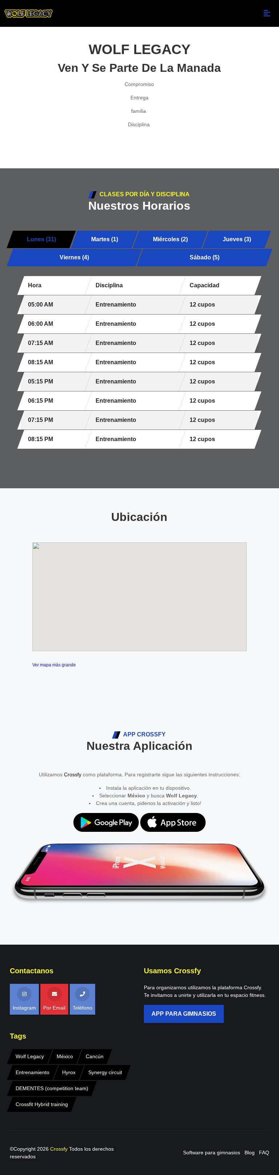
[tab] (41, 239)
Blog (249, 1152)
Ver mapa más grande (54, 664)
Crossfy (72, 774)
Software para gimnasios (211, 1152)
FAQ (264, 1152)
